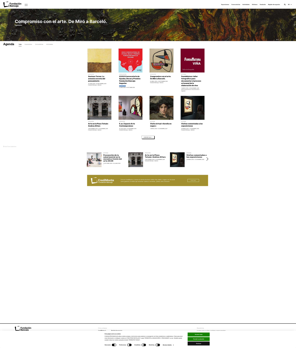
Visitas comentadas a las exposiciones (192, 125)
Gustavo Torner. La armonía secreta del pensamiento (96, 78)
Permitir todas (198, 334)
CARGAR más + (148, 137)
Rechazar (198, 343)
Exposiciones (225, 4)
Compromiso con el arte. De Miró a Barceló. (160, 77)
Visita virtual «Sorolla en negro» (161, 125)
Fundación (263, 4)
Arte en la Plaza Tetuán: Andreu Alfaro (98, 125)
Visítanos (254, 4)
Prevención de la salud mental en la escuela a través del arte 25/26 (112, 158)
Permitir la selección (198, 339)
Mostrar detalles (167, 345)
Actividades (246, 4)
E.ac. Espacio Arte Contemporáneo (127, 125)
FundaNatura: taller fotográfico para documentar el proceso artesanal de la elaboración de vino (191, 81)
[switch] (129, 345)
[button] (285, 4)
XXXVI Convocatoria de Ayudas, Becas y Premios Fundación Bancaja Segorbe (129, 79)
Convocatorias (235, 4)
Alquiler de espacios (274, 4)
